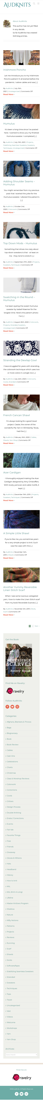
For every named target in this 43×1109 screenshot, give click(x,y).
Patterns (10, 926)
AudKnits (9, 88)
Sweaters (31, 145)
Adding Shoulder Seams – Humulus (21, 169)
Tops (9, 994)
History (10, 875)
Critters (10, 801)
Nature (10, 915)
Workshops (12, 1028)
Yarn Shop (13, 440)
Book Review (12, 745)
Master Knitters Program (17, 903)
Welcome (11, 1022)
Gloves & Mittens (14, 858)
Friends (10, 847)
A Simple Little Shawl (21, 519)
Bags (9, 728)
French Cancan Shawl (21, 402)
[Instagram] (17, 707)
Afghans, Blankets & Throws (19, 722)
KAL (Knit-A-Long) (14, 892)
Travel (9, 1000)
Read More (8, 94)
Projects (30, 142)
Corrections (12, 790)
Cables (33, 437)
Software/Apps (13, 966)
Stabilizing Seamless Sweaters (15, 145)
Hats (9, 864)
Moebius (10, 909)
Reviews (10, 937)
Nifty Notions (12, 920)
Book (33, 609)
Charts (10, 767)
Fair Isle (10, 830)
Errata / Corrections (15, 818)
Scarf (5, 612)
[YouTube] (12, 707)
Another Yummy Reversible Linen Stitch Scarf (21, 575)
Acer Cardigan (21, 460)
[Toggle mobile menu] (38, 3)
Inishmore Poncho (21, 58)
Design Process (13, 807)
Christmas (11, 773)
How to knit (12, 881)
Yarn (9, 1034)
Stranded (13, 325)
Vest (9, 1011)
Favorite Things (13, 835)
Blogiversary (12, 733)
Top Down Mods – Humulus (21, 230)
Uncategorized (14, 91)
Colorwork (13, 209)
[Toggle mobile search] (34, 3)
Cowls (5, 382)
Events (10, 824)
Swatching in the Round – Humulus (21, 285)
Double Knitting (14, 813)
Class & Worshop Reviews (18, 779)
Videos (10, 1017)
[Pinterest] (7, 707)
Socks (9, 960)
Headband (11, 869)
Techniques (7, 148)
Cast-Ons (11, 756)
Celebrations (12, 762)
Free (9, 841)
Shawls (6, 440)
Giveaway (11, 852)
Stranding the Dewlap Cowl (21, 348)
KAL (8, 886)
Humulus (21, 111)
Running (11, 943)
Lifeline (10, 898)
